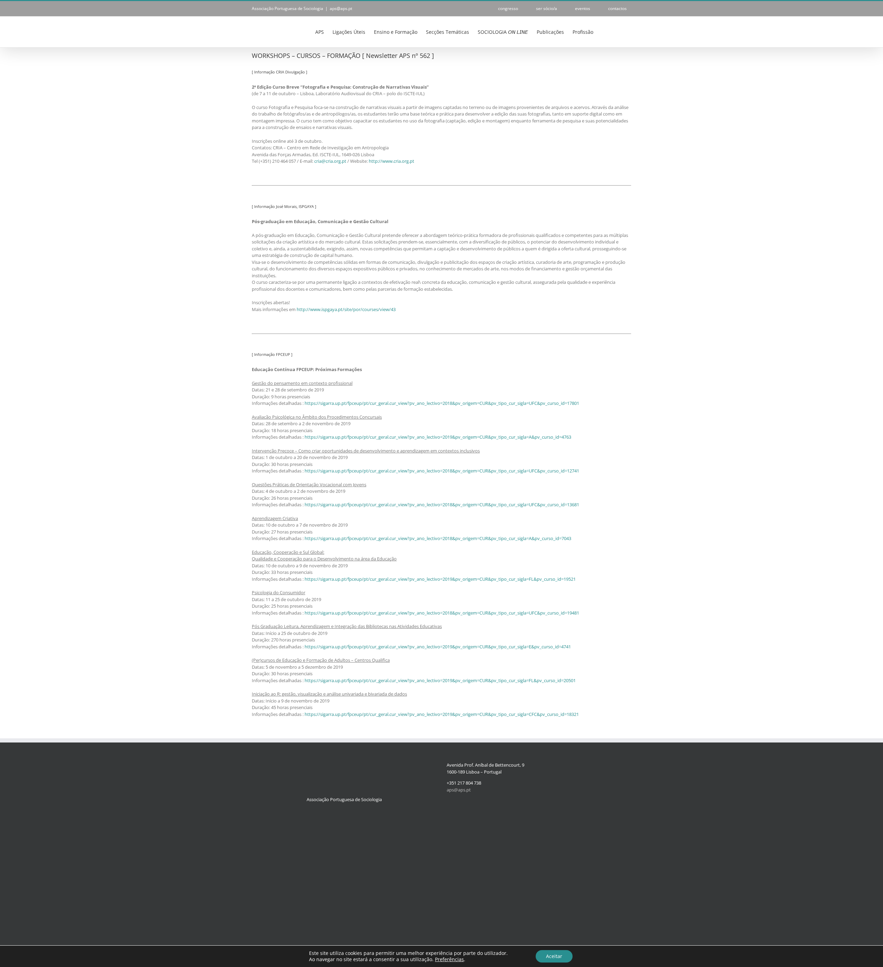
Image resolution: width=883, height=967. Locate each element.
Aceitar (554, 956)
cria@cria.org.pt (330, 161)
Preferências (449, 959)
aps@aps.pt (341, 8)
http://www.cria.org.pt (391, 161)
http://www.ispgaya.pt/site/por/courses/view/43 (346, 309)
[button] (621, 31)
